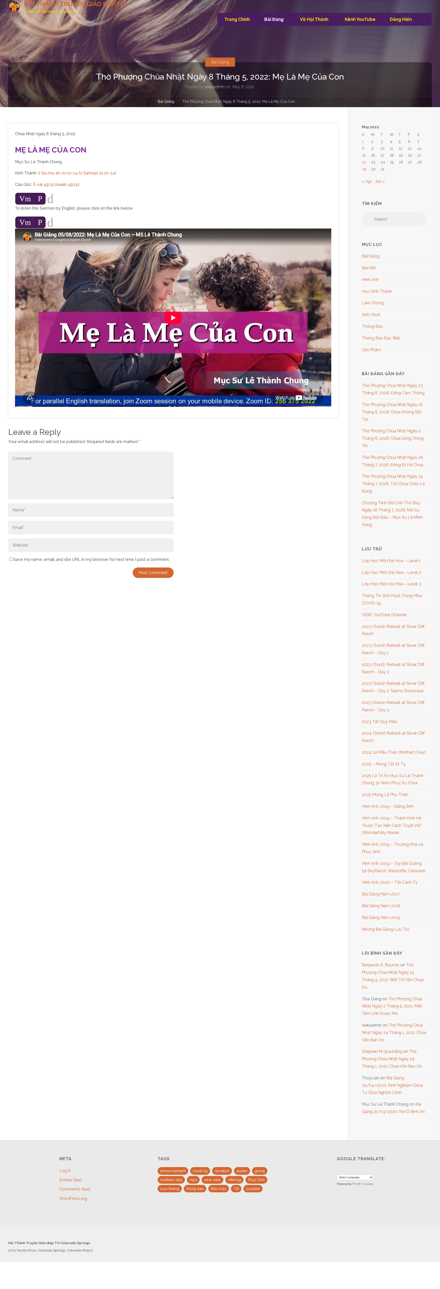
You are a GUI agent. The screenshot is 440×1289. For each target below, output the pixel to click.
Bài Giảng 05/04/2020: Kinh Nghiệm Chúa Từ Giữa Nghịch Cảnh (392, 1085)
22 (364, 162)
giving (260, 1171)
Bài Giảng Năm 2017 (381, 894)
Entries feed (70, 1180)
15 (364, 155)
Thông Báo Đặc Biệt (381, 338)
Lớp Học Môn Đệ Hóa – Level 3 (391, 584)
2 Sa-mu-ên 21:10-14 (58, 173)
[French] (346, 1169)
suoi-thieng (169, 1188)
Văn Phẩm (371, 349)
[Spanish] (352, 1169)
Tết (236, 1188)
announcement (173, 1171)
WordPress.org (73, 1198)
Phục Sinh (256, 1180)
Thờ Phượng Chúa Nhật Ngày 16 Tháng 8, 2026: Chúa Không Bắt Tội (392, 412)
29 (364, 169)
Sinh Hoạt (371, 314)
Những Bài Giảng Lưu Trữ (385, 929)
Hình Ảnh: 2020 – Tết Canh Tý (390, 882)
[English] (339, 1169)
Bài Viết (369, 268)
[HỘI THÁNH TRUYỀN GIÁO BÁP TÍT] (14, 6)
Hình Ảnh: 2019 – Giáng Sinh (388, 806)
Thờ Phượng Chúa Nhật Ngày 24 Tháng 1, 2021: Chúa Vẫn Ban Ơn (394, 1032)
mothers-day (171, 1180)
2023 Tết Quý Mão (379, 721)
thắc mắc (218, 1188)
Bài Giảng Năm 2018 (381, 905)
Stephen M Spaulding (382, 1051)
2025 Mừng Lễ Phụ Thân (385, 794)
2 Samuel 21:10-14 (97, 173)
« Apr (367, 181)
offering (234, 1180)
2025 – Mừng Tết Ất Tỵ (384, 764)
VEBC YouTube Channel (384, 614)
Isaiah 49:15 (67, 184)
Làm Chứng (373, 302)
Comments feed (74, 1189)
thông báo (195, 1188)
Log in (65, 1170)
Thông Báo (372, 326)
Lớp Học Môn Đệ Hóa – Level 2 (391, 572)
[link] (425, 19)
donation (222, 1171)
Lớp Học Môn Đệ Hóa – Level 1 (391, 560)
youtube (253, 1188)
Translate (368, 1183)
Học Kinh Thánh (377, 291)
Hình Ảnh (370, 279)
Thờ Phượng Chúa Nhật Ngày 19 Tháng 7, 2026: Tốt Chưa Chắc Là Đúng (393, 484)
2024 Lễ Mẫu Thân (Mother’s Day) (393, 752)
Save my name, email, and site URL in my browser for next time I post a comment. (91, 559)
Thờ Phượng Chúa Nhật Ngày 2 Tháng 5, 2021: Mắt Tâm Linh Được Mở (392, 1006)
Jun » (380, 181)
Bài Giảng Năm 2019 (381, 917)
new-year (212, 1180)
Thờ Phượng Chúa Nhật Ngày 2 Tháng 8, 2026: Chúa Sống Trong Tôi (393, 438)
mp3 (193, 1180)
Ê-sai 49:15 (43, 184)
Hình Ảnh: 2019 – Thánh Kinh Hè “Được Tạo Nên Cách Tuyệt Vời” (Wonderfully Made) (392, 825)
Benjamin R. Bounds (380, 965)
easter (242, 1171)
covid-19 (200, 1171)
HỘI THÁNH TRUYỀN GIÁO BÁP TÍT (75, 4)
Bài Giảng (220, 62)
